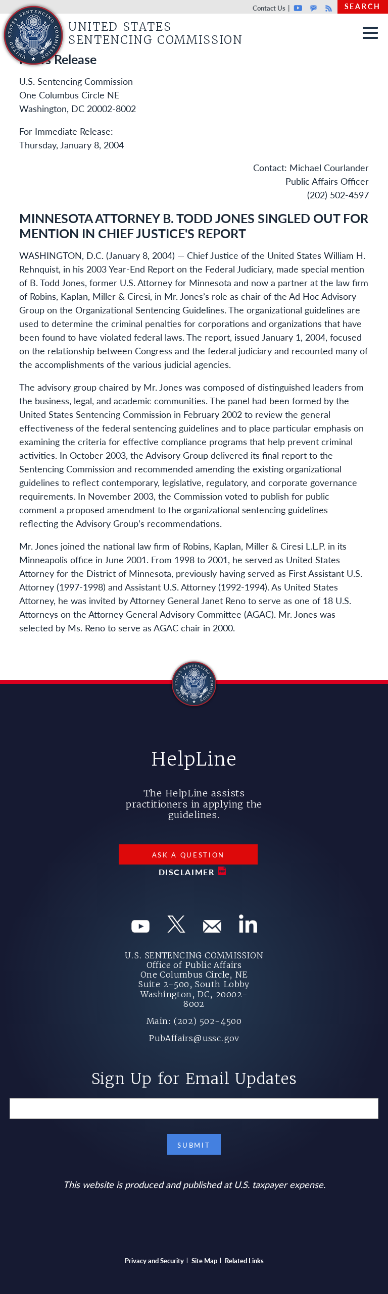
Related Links (244, 1260)
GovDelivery (313, 8)
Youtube (298, 8)
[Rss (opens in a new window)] (248, 929)
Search (363, 6)
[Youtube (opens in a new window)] (140, 929)
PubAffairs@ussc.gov (194, 1038)
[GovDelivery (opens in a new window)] (212, 929)
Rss (327, 8)
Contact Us (269, 8)
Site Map (204, 1260)
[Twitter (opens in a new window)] (176, 929)
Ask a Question (188, 854)
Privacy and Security (154, 1260)
